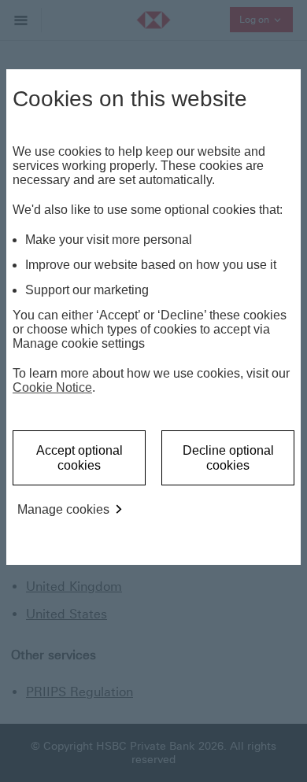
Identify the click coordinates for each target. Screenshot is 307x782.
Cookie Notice (52, 387)
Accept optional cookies (79, 458)
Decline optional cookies (228, 458)
